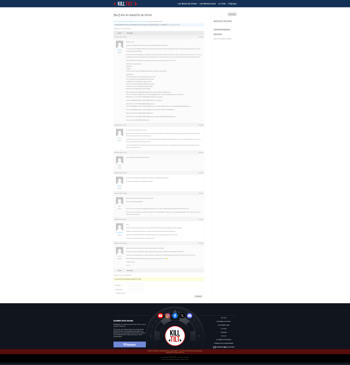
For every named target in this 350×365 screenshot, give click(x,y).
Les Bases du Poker (187, 4)
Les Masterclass (208, 4)
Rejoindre (131, 344)
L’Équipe (232, 4)
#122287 (201, 152)
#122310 (201, 173)
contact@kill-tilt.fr (225, 347)
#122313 (201, 219)
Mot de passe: (119, 289)
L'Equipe (224, 332)
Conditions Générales (223, 339)
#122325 (201, 243)
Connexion (198, 296)
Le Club (222, 4)
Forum (223, 336)
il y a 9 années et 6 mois (174, 25)
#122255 (201, 37)
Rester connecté (121, 293)
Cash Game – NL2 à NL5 (140, 21)
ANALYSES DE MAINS (128, 21)
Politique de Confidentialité (223, 343)
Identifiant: (118, 285)
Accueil (115, 21)
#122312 (201, 193)
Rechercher (232, 14)
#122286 (201, 125)
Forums (120, 21)
